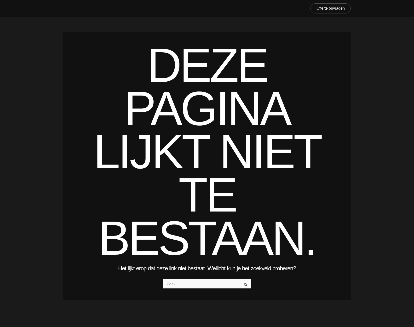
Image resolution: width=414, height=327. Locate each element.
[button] (330, 8)
